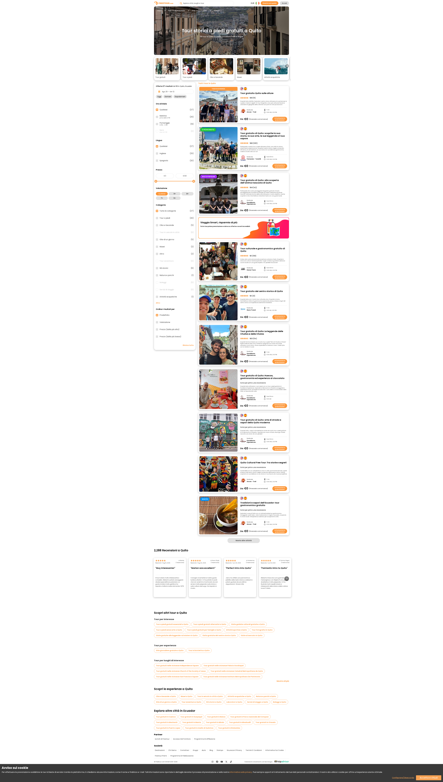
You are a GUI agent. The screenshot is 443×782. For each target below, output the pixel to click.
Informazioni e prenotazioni (279, 119)
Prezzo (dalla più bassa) (170, 336)
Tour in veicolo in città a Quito (210, 696)
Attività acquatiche (177, 297)
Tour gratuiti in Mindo (215, 722)
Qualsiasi (161, 194)
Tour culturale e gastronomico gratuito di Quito (262, 249)
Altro (177, 254)
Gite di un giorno (177, 239)
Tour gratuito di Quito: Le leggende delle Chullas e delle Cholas (261, 332)
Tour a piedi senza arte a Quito (169, 630)
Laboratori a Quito (234, 702)
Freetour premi (161, 756)
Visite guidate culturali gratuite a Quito (248, 624)
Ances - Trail (251, 112)
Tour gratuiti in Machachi (166, 722)
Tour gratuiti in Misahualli (240, 722)
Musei (177, 247)
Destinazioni (160, 750)
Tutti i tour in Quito (207, 83)
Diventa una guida (269, 3)
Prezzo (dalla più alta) (169, 329)
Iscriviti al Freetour (162, 739)
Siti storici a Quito (214, 702)
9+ (175, 194)
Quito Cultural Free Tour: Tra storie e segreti (263, 462)
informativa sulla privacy (241, 772)
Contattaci (184, 750)
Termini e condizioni (254, 750)
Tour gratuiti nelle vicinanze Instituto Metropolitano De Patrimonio (231, 676)
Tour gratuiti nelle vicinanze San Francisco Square (177, 676)
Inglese (177, 153)
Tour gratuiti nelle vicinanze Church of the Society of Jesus (181, 671)
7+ (162, 198)
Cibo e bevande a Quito (166, 696)
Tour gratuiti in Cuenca (166, 717)
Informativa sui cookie (274, 750)
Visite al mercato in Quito (251, 635)
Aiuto (204, 750)
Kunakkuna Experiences (251, 203)
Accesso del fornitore (182, 739)
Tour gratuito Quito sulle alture (256, 93)
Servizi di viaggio (177, 289)
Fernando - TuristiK (254, 159)
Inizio (159, 10)
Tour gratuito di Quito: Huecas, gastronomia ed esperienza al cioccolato (262, 377)
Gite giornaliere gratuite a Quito (170, 650)
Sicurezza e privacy (234, 750)
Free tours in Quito (199, 10)
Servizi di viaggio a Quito (257, 702)
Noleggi (177, 282)
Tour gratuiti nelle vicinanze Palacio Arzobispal (224, 665)
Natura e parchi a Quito (266, 696)
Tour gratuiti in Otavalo (266, 722)
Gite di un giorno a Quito (166, 702)
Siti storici (177, 268)
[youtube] (221, 761)
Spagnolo (177, 160)
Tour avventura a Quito (191, 702)
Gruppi (195, 750)
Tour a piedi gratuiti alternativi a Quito (209, 624)
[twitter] (226, 761)
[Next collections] (287, 66)
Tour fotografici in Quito (262, 630)
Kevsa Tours (251, 270)
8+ (187, 194)
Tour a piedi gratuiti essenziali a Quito (172, 624)
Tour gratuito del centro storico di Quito (261, 291)
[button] (167, 68)
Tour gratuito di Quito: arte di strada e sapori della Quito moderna (260, 421)
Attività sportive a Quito (236, 630)
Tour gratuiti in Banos (216, 717)
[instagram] (212, 761)
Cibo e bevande (177, 225)
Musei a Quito (186, 696)
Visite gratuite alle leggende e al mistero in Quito (177, 635)
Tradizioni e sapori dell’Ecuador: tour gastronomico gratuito (259, 504)
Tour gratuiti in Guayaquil (191, 717)
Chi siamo (172, 750)
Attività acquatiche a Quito (239, 696)
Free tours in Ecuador (176, 10)
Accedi (284, 3)
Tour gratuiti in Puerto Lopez (168, 728)
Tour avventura (177, 261)
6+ (175, 198)
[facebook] (217, 761)
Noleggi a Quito (279, 702)
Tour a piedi (177, 218)
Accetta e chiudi (429, 777)
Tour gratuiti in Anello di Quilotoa (199, 728)
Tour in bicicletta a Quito (199, 650)
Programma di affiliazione (204, 739)
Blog (211, 750)
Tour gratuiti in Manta (191, 722)
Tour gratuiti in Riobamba (229, 728)
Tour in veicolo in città (177, 232)
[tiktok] (231, 761)
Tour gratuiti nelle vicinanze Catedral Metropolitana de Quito (237, 671)
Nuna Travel (251, 310)
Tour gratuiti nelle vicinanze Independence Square (177, 665)
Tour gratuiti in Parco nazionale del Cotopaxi (249, 717)
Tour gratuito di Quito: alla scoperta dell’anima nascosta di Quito (259, 181)
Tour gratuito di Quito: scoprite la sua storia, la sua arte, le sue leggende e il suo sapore (262, 136)
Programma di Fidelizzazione (182, 756)
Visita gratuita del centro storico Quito (219, 635)
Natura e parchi (177, 275)
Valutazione (165, 322)
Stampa (220, 750)
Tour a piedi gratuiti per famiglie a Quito (204, 630)
